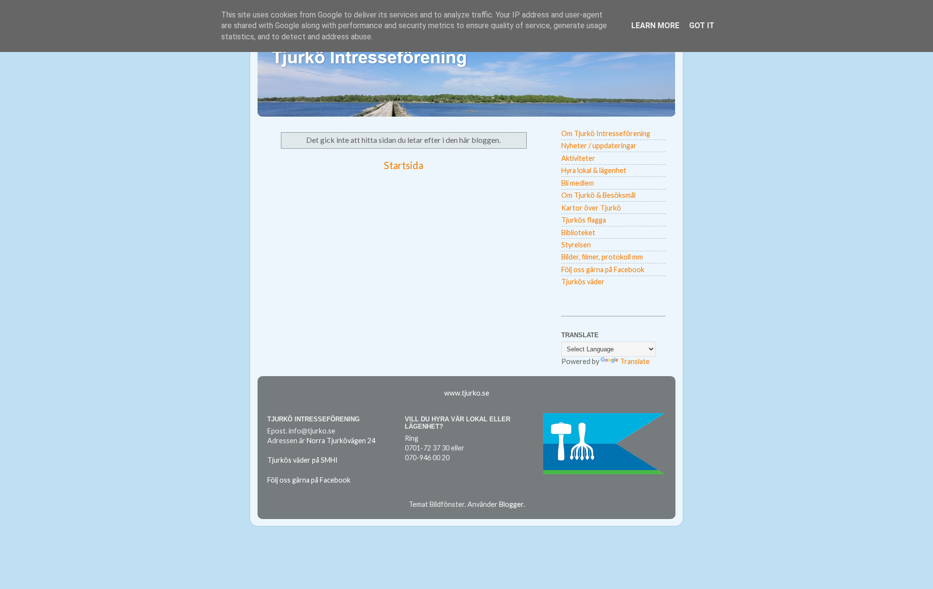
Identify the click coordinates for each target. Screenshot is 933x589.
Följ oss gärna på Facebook (602, 269)
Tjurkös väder (583, 281)
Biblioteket (578, 232)
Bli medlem (577, 183)
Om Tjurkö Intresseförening (605, 133)
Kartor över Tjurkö (591, 208)
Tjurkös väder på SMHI (302, 460)
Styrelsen (576, 245)
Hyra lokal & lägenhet (593, 170)
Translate (635, 361)
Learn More (655, 25)
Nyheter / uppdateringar (599, 145)
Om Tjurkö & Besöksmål (598, 195)
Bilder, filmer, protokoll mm (602, 257)
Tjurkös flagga (583, 220)
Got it (701, 25)
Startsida (403, 165)
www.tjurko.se (466, 393)
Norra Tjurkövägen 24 (341, 440)
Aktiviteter (578, 158)
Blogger (511, 504)
